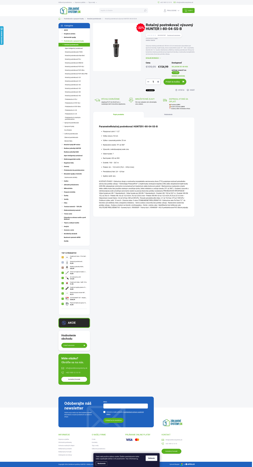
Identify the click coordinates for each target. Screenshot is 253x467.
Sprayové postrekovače (71, 123)
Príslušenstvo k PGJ (71, 99)
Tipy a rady (91, 2)
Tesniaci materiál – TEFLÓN (73, 206)
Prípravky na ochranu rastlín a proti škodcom (75, 218)
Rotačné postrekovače (71, 44)
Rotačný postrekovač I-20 (73, 77)
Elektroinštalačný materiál (72, 210)
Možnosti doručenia (178, 76)
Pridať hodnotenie (68, 345)
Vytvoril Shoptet (174, 464)
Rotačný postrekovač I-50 (73, 88)
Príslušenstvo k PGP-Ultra (73, 106)
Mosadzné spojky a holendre (73, 174)
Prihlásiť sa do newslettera (113, 420)
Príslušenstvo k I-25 (71, 114)
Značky (66, 241)
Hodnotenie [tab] (168, 114)
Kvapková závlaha (69, 34)
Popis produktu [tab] (118, 114)
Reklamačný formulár (65, 452)
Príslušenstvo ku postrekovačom (74, 170)
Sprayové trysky (69, 126)
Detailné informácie (152, 58)
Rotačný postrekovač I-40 (73, 85)
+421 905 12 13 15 (73, 372)
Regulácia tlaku (69, 163)
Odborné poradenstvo (65, 2)
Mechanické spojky (70, 37)
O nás (93, 439)
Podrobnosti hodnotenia (173, 35)
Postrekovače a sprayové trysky (74, 41)
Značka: (150, 40)
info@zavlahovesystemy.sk (76, 368)
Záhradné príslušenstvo (71, 184)
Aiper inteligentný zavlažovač (74, 48)
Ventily (66, 199)
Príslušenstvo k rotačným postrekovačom (72, 118)
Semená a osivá (69, 230)
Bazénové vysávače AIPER (72, 237)
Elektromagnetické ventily (72, 159)
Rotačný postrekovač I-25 (73, 81)
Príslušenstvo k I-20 (71, 110)
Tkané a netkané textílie (71, 223)
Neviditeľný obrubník (70, 233)
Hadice (66, 181)
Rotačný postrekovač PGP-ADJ (74, 66)
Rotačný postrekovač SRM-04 (74, 63)
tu (137, 459)
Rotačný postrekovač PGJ (73, 59)
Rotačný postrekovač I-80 (73, 92)
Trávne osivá (68, 214)
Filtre (65, 203)
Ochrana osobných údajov (66, 445)
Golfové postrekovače (71, 134)
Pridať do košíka (173, 82)
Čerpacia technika (69, 192)
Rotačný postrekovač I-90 (73, 95)
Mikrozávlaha (68, 188)
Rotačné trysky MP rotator (72, 144)
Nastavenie (102, 463)
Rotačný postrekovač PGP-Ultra (74, 70)
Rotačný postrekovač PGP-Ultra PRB (76, 74)
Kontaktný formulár (74, 379)
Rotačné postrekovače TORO (74, 52)
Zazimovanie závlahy (70, 177)
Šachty (66, 195)
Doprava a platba (80, 2)
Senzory (66, 166)
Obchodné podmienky (65, 442)
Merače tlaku (68, 141)
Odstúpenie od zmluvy (65, 455)
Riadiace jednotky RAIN (71, 152)
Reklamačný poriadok (65, 448)
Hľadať (145, 10)
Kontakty (94, 442)
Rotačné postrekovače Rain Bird (74, 55)
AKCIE (66, 30)
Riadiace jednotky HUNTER (72, 148)
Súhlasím (151, 458)
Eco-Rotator (68, 130)
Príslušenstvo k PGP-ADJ (72, 103)
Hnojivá (66, 226)
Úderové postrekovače (71, 137)
